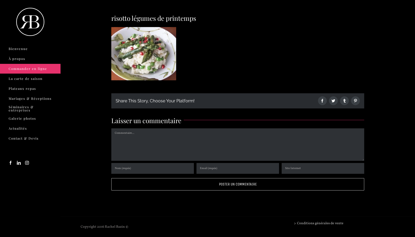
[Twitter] (333, 100)
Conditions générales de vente (320, 223)
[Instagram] (27, 163)
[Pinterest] (355, 100)
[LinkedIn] (19, 163)
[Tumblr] (344, 100)
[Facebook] (11, 163)
